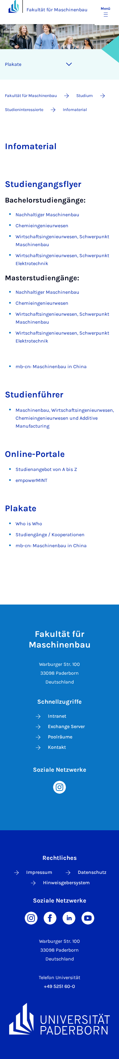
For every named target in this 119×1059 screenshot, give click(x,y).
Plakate (13, 64)
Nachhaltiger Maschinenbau (47, 214)
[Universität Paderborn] (59, 1019)
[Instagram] (59, 787)
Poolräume (60, 737)
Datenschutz (92, 872)
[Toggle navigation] (69, 64)
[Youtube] (87, 918)
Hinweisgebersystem (66, 882)
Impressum (39, 872)
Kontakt (57, 747)
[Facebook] (50, 918)
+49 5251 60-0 (59, 986)
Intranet (57, 716)
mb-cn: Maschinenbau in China (51, 366)
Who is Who (29, 523)
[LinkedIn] (69, 918)
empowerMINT (31, 480)
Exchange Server (66, 726)
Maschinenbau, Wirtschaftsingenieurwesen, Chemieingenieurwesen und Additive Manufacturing (65, 418)
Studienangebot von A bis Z (46, 469)
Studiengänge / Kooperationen (50, 534)
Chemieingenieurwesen (42, 225)
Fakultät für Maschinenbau (57, 10)
